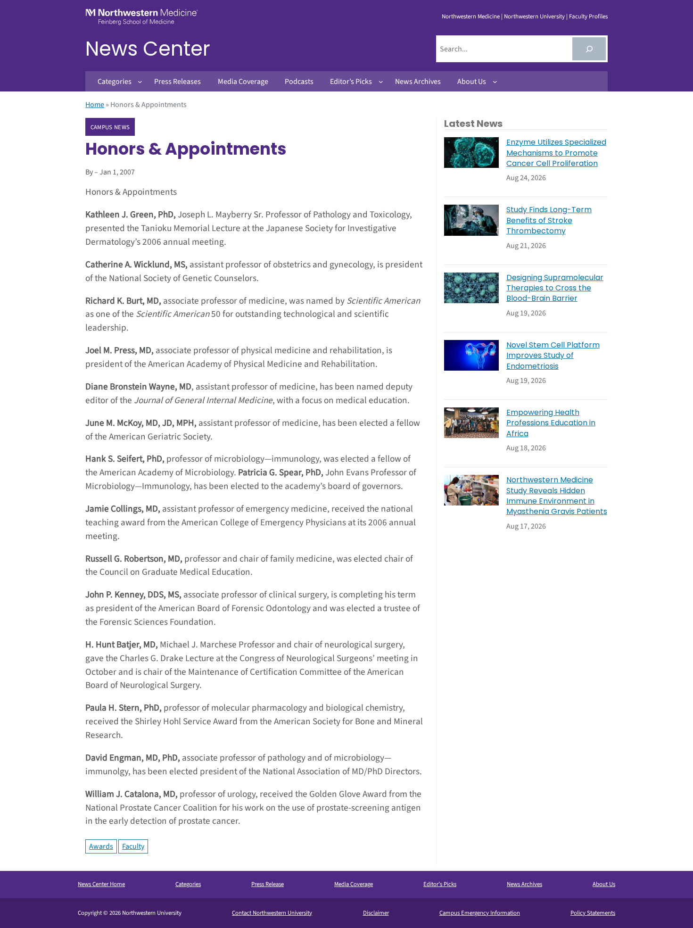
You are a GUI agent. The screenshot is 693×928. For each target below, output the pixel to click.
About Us (604, 884)
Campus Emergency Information (479, 913)
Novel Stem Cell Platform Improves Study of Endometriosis (553, 356)
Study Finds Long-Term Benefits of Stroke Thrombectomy (549, 220)
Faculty (133, 846)
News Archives (524, 884)
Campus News (110, 127)
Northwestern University (534, 16)
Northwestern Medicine (471, 16)
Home (94, 104)
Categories (188, 884)
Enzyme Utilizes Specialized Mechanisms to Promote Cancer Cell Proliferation (556, 153)
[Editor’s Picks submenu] (381, 81)
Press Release (267, 884)
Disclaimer (376, 913)
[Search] (589, 48)
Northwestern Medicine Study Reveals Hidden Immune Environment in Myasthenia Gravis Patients (556, 496)
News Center (147, 49)
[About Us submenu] (495, 81)
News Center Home (101, 884)
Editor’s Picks (439, 884)
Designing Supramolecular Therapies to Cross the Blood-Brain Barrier (554, 288)
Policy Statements (592, 913)
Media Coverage (353, 884)
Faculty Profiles (588, 16)
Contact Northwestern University (272, 913)
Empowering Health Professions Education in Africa (550, 423)
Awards (101, 846)
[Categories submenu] (140, 81)
